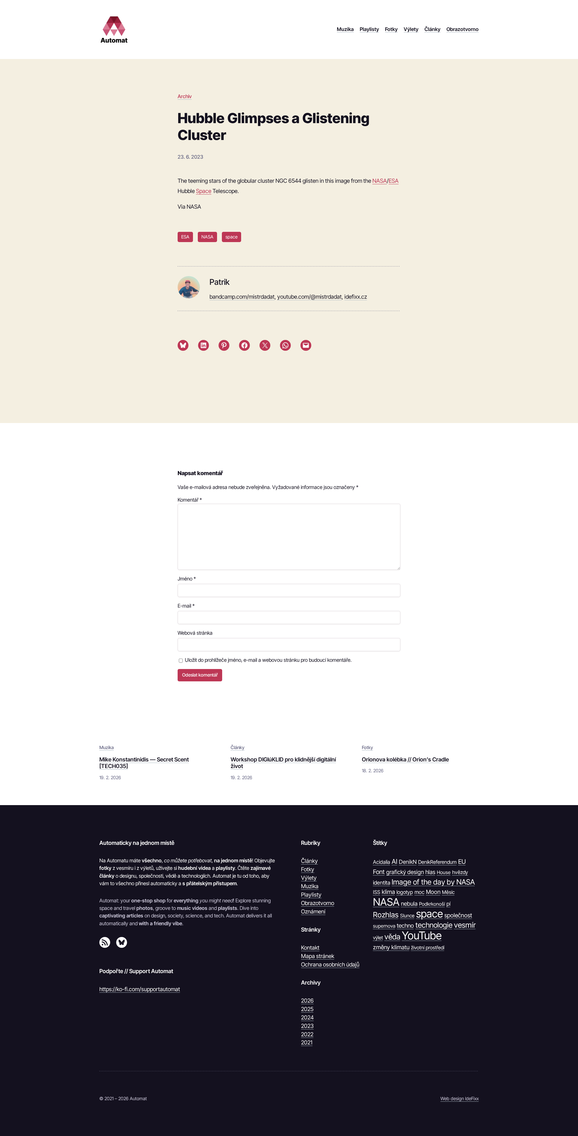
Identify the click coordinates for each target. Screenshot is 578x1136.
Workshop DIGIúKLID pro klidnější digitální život (283, 762)
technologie (433, 924)
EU (462, 861)
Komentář (190, 500)
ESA (394, 180)
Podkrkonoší (432, 904)
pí (448, 904)
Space (203, 191)
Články (237, 747)
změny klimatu (391, 947)
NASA (379, 180)
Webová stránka (195, 633)
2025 (307, 1009)
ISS (376, 892)
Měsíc (448, 892)
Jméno (187, 579)
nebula (409, 903)
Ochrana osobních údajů (330, 964)
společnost (458, 915)
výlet (378, 938)
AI (394, 861)
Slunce (407, 916)
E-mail (186, 606)
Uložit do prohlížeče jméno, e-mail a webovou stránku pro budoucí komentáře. (268, 660)
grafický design (405, 872)
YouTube (422, 936)
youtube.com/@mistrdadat (309, 296)
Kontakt (310, 947)
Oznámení (313, 911)
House (444, 872)
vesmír (465, 924)
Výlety (309, 877)
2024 (307, 1017)
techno (405, 925)
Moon (433, 891)
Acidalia (381, 862)
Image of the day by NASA (433, 881)
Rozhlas (386, 914)
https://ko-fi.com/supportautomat (139, 989)
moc (419, 892)
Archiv (185, 96)
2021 (306, 1042)
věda (392, 936)
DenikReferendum (437, 862)
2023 (307, 1025)
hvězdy (460, 872)
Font (379, 872)
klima (388, 891)
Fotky (367, 747)
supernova (384, 926)
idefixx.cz (355, 296)
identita (381, 882)
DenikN (408, 861)
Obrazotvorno (317, 903)
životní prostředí (427, 948)
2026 (307, 1000)
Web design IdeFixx (459, 1098)
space (231, 237)
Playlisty (311, 894)
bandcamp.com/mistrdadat (242, 296)
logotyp (404, 892)
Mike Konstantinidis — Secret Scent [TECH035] (144, 762)
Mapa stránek (317, 956)
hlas (430, 872)
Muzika (106, 747)
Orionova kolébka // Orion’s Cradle (405, 759)
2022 (307, 1034)
